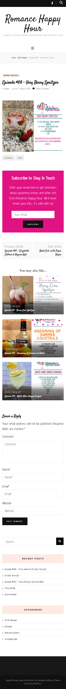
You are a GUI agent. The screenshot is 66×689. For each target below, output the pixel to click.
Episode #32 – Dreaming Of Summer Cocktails (25, 353)
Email (5, 486)
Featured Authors (12, 632)
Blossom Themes (54, 680)
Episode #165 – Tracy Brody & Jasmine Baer (24, 581)
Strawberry (9, 158)
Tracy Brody (10, 588)
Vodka (20, 158)
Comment (8, 436)
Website (6, 503)
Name (6, 469)
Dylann (7, 88)
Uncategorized (11, 639)
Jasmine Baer (11, 594)
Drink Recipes (11, 75)
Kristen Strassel (12, 575)
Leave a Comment (42, 88)
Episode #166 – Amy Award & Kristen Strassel (25, 569)
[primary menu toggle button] (33, 48)
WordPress (38, 683)
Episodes (8, 626)
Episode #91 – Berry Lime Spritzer (19, 310)
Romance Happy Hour (33, 24)
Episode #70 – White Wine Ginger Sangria (23, 396)
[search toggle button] (61, 2)
